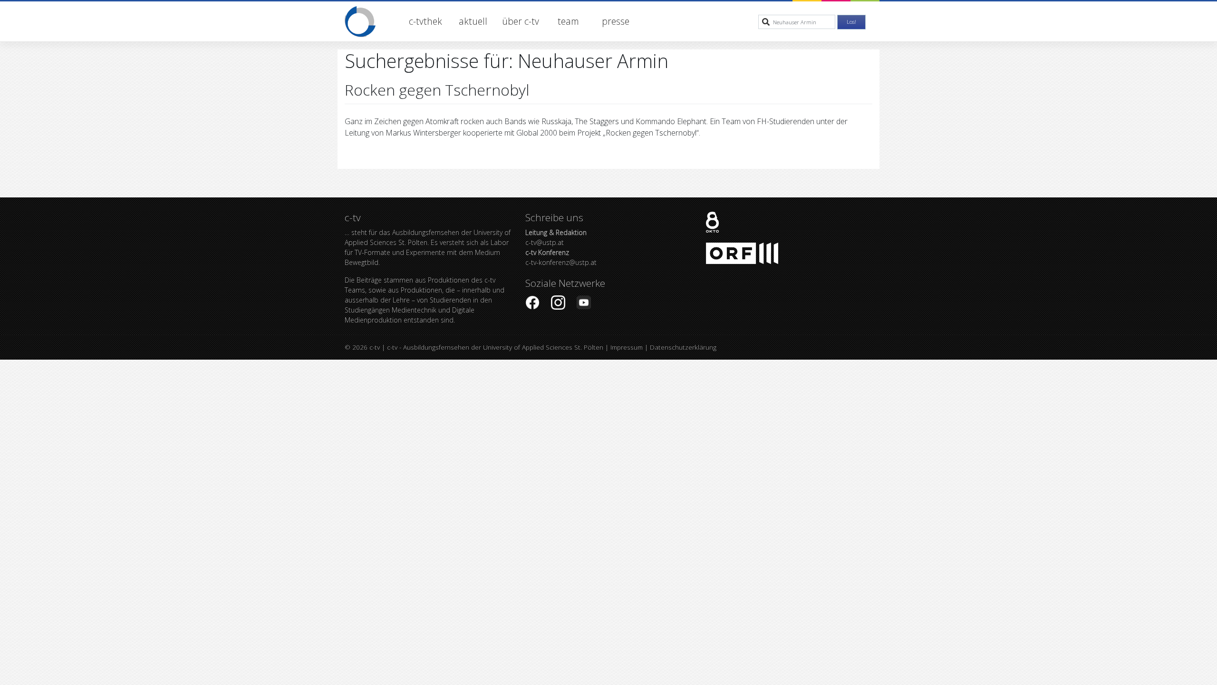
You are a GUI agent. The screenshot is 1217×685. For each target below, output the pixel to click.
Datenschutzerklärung (683, 347)
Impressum (626, 347)
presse (615, 21)
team (568, 21)
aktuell (473, 21)
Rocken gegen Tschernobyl (437, 89)
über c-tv (520, 21)
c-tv (374, 347)
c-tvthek (425, 21)
